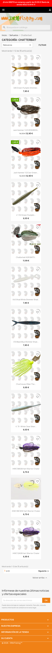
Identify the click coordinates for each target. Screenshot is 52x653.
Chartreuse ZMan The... (26, 384)
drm (14, 16)
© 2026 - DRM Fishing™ (12, 643)
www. (5, 17)
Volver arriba (40, 577)
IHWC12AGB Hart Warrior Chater (26, 553)
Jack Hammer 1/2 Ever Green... (26, 172)
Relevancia (17, 45)
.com (38, 17)
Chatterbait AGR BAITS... (26, 257)
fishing (26, 17)
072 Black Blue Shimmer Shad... (26, 342)
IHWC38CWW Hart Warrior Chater (26, 511)
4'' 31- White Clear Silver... (26, 426)
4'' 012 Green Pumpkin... (26, 215)
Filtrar (42, 45)
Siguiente (43, 571)
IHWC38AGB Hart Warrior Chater (26, 469)
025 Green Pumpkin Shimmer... (26, 88)
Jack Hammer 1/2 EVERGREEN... (26, 130)
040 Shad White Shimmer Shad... (26, 299)
